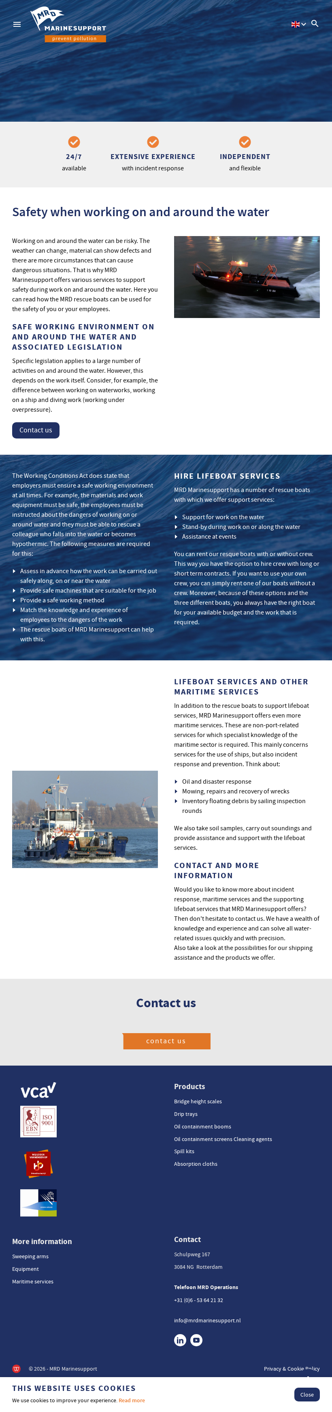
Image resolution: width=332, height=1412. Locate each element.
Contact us (35, 430)
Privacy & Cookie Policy (292, 1368)
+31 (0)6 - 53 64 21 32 (198, 1300)
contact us (166, 1041)
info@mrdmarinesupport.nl (207, 1320)
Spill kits (184, 1151)
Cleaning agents (253, 1139)
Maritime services (32, 1281)
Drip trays (186, 1114)
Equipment (25, 1268)
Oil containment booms (202, 1126)
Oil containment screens (203, 1139)
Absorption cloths (195, 1163)
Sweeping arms (30, 1256)
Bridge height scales (198, 1101)
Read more (132, 1400)
